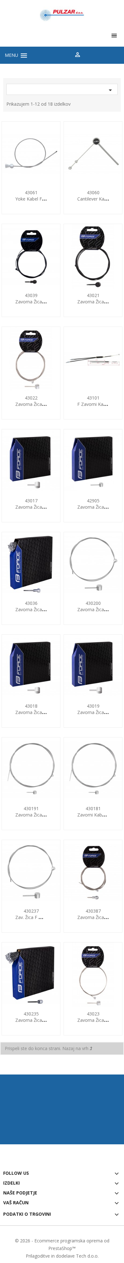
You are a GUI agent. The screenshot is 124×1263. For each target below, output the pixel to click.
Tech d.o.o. (87, 1256)
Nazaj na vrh (76, 1048)
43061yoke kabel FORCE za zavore (45, 195)
